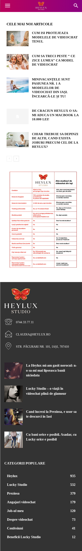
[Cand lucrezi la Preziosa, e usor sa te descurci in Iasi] (13, 417)
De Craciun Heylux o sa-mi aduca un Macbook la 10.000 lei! (55, 115)
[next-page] (16, 159)
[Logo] (41, 6)
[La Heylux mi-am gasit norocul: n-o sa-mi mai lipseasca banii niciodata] (13, 370)
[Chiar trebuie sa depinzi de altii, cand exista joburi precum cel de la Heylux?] (18, 139)
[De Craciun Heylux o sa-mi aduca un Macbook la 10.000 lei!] (18, 116)
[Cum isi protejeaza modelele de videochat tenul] (18, 38)
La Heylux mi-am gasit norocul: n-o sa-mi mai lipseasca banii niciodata (51, 370)
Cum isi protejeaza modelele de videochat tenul (55, 37)
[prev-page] (9, 159)
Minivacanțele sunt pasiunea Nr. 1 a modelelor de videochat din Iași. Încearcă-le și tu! (51, 88)
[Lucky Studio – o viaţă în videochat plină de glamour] (13, 394)
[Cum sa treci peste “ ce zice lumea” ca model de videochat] (18, 61)
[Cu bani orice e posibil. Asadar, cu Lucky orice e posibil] (13, 440)
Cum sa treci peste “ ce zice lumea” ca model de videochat (53, 60)
